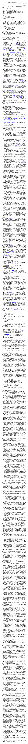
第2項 (22, 56)
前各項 (5, 102)
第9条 (13, 270)
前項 (10, 79)
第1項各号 (21, 97)
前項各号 (22, 80)
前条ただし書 (17, 309)
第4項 (9, 49)
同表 (10, 342)
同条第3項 (14, 263)
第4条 (5, 326)
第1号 (23, 161)
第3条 (6, 340)
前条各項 (14, 262)
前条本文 (14, 302)
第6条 (6, 324)
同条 (17, 43)
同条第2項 (7, 334)
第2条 (21, 40)
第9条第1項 (16, 56)
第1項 (10, 90)
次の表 (20, 340)
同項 (24, 332)
